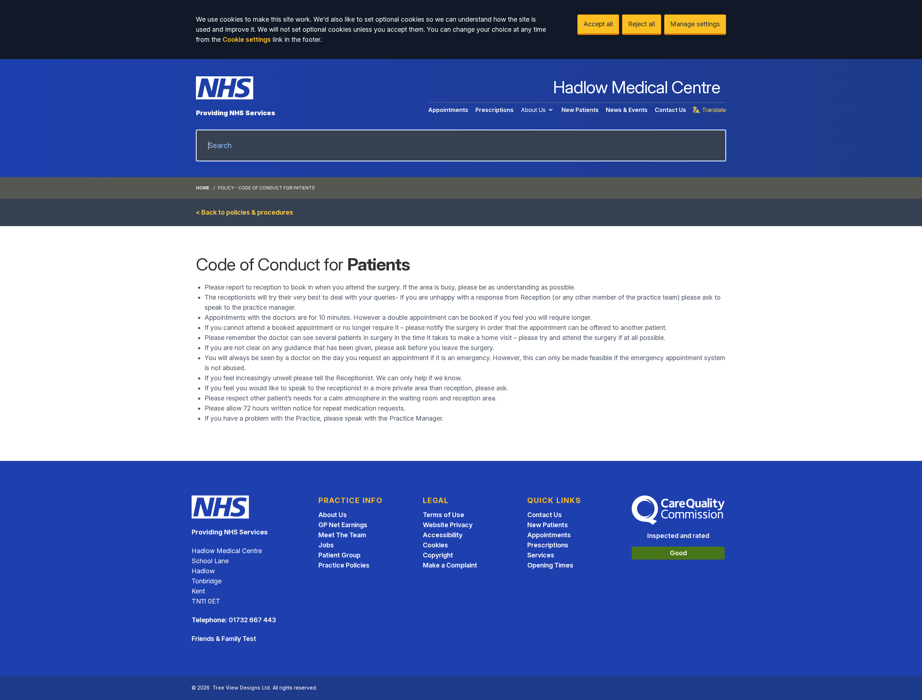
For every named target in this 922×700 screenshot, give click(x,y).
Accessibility (442, 535)
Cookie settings (247, 39)
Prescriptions (494, 109)
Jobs (326, 545)
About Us (533, 109)
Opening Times (550, 565)
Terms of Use (443, 515)
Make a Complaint (450, 565)
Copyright (438, 555)
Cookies (435, 545)
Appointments (448, 109)
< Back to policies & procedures (244, 212)
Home (202, 187)
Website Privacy (448, 525)
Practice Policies (344, 565)
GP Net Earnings (342, 525)
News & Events (627, 109)
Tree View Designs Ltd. (241, 688)
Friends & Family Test (224, 638)
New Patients (580, 109)
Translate (714, 109)
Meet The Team (342, 535)
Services (540, 555)
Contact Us (670, 109)
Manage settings (695, 24)
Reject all (641, 24)
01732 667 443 (252, 620)
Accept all (598, 24)
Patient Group (339, 555)
